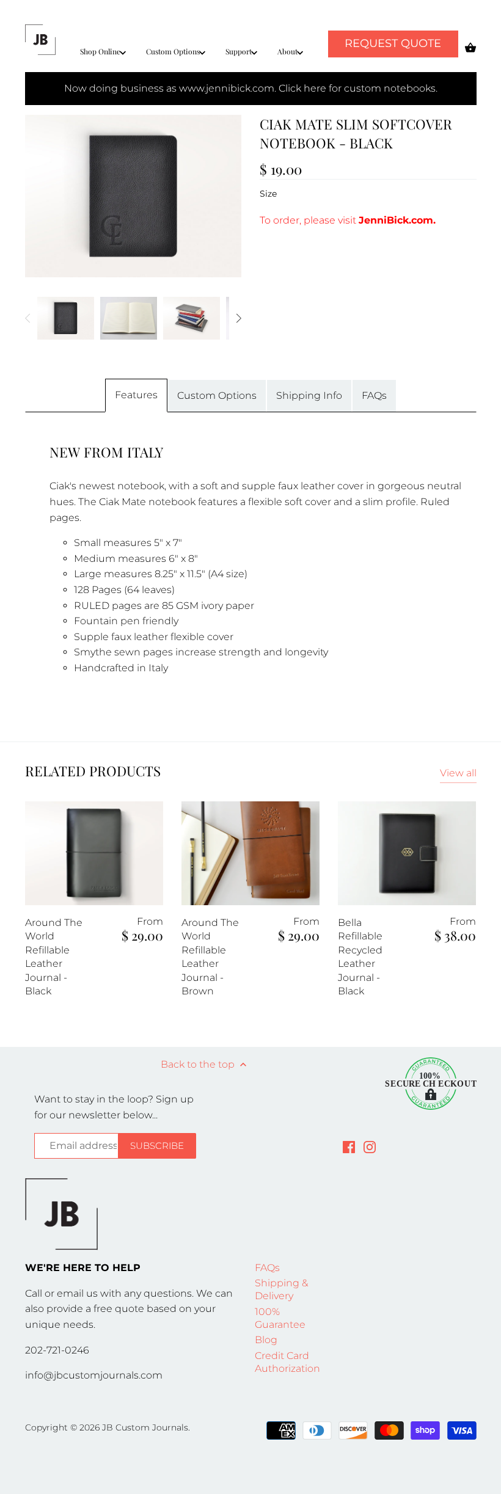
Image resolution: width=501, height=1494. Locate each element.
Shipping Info (309, 395)
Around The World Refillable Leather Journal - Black (53, 957)
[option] (65, 318)
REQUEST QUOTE (393, 43)
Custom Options (217, 395)
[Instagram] (370, 1146)
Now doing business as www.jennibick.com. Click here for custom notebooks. (250, 88)
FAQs (374, 395)
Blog (266, 1340)
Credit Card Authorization (287, 1362)
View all (458, 773)
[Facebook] (349, 1146)
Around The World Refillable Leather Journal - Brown (210, 957)
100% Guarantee (280, 1318)
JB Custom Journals (145, 1427)
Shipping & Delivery (281, 1289)
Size (268, 194)
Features (136, 395)
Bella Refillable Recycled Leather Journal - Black (360, 957)
